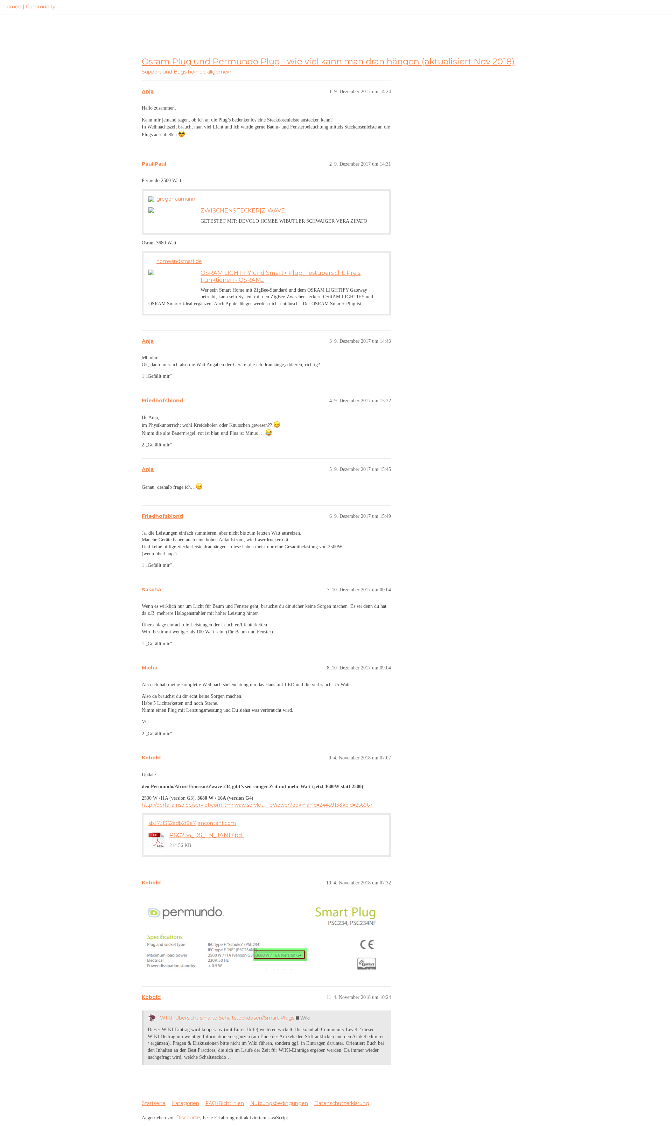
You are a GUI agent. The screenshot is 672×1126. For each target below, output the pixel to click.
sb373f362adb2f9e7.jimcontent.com (192, 823)
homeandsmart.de (179, 261)
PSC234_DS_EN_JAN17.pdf (206, 835)
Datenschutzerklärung (341, 1103)
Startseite (154, 1103)
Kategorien (185, 1103)
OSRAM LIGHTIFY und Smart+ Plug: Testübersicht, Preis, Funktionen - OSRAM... (281, 276)
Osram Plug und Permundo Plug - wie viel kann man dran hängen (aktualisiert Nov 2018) (328, 61)
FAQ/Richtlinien (224, 1103)
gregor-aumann (175, 199)
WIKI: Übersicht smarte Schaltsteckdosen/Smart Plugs (227, 1018)
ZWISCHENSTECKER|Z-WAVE (243, 210)
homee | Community (29, 7)
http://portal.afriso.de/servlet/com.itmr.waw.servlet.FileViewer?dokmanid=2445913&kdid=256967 (257, 805)
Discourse (188, 1117)
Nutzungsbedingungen (279, 1103)
